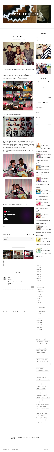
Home (37, 105)
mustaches (44, 384)
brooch (41, 343)
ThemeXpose (15, 449)
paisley (37, 388)
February (40, 316)
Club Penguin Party (42, 307)
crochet (43, 352)
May (39, 298)
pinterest (43, 83)
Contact (37, 119)
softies (44, 406)
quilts (44, 395)
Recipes (37, 112)
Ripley (37, 402)
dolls (37, 359)
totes (46, 413)
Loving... (39, 300)
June (39, 296)
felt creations (45, 361)
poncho (43, 393)
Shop (37, 114)
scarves (38, 404)
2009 (38, 327)
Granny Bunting (44, 202)
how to (43, 375)
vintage (37, 417)
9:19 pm (10, 279)
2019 (38, 274)
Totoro (38, 415)
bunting (46, 343)
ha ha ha (46, 370)
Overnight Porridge (45, 248)
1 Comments (7, 234)
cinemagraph (42, 345)
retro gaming (46, 399)
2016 (38, 280)
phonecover (38, 390)
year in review (39, 422)
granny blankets (39, 368)
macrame (38, 381)
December (40, 285)
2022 (38, 269)
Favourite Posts (39, 107)
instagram (38, 83)
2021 (38, 271)
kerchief (38, 379)
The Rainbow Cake (45, 178)
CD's (37, 345)
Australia (38, 339)
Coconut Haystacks (45, 166)
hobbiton (38, 375)
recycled (48, 397)
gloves (42, 366)
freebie (37, 366)
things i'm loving (39, 413)
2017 (38, 278)
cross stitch (47, 354)
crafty (37, 350)
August (39, 292)
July (39, 294)
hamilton (38, 372)
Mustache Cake (44, 143)
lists (49, 379)
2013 (38, 320)
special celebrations (40, 408)
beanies (43, 339)
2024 (38, 265)
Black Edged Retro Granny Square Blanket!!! (45, 216)
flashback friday (42, 363)
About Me (38, 117)
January (39, 318)
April (39, 313)
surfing (47, 408)
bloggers (47, 341)
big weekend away (39, 341)
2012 (38, 322)
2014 (38, 283)
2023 (38, 267)
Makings (37, 109)
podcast (38, 393)
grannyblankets (39, 370)
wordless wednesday (40, 419)
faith (18, 32)
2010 (38, 325)
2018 (38, 276)
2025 (38, 263)
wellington (43, 417)
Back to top (47, 449)
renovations (38, 399)
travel (42, 415)
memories (44, 381)
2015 (38, 282)
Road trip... (7, 256)
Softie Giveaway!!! (45, 238)
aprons (43, 336)
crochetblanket (39, 354)
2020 (38, 273)
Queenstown (38, 395)
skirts (42, 404)
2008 (38, 329)
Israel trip (44, 377)
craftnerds (44, 348)
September (40, 291)
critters (38, 352)
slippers (47, 404)
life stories (44, 379)
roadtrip (42, 402)
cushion (44, 357)
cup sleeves (38, 357)
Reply (32, 286)
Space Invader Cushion (28, 257)
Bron (10, 277)
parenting (43, 388)
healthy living (45, 372)
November (40, 287)
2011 (38, 324)
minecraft (38, 384)
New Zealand (43, 386)
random (38, 397)
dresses (42, 359)
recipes (42, 397)
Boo (37, 343)
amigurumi (38, 336)
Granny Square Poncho (46, 154)
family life (38, 361)
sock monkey (39, 406)
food (49, 363)
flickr (48, 83)
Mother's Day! (41, 305)
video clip (48, 415)
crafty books (43, 350)
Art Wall (17, 256)
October (40, 289)
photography (46, 390)
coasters (38, 348)
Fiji (36, 363)
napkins (38, 386)
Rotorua (47, 402)
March (39, 315)
